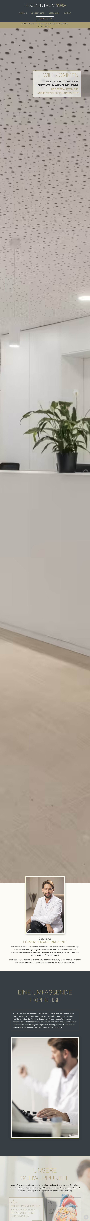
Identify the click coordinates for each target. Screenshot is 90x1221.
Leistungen (54, 13)
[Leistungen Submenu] (60, 13)
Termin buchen (45, 19)
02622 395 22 (45, 26)
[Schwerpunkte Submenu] (45, 13)
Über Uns (23, 13)
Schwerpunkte (37, 13)
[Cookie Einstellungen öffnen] (86, 1218)
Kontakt (67, 13)
